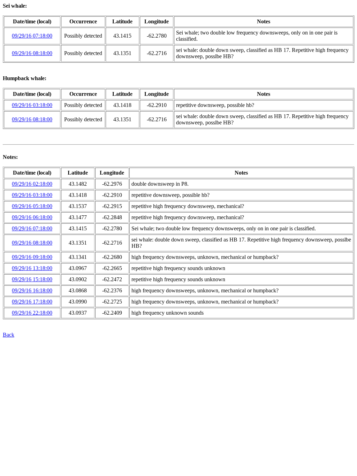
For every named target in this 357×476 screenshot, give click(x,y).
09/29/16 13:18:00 (32, 268)
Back (8, 335)
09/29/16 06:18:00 (32, 217)
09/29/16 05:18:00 (32, 206)
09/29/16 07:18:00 (32, 36)
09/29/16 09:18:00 (32, 257)
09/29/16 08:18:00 (32, 53)
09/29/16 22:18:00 (32, 313)
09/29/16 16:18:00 (32, 290)
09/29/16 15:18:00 (32, 279)
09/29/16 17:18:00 (32, 302)
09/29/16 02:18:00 (32, 184)
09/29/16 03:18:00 (32, 105)
